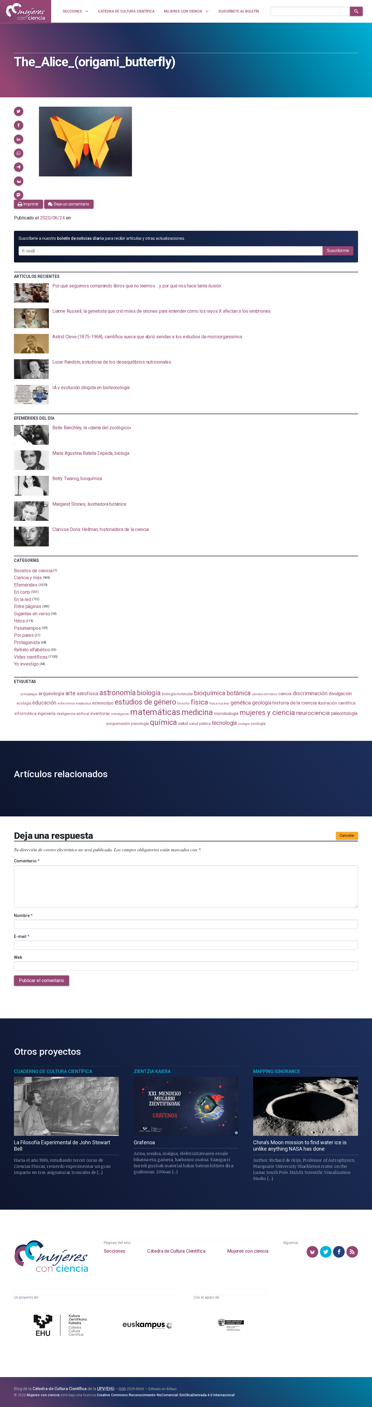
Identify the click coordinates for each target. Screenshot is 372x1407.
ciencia (284, 693)
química (163, 722)
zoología (258, 723)
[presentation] (186, 293)
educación (44, 703)
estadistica (83, 703)
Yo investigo (26, 664)
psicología (140, 723)
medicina (197, 712)
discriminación (310, 693)
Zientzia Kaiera (152, 1071)
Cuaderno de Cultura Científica (53, 1071)
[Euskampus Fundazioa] (147, 1326)
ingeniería (47, 713)
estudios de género (145, 702)
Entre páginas (27, 606)
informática (25, 713)
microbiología (226, 713)
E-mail (21, 936)
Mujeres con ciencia (247, 1251)
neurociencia (313, 712)
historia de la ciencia (294, 703)
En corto (22, 592)
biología (149, 693)
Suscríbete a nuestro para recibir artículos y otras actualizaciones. (102, 238)
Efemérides (25, 585)
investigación (120, 714)
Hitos (19, 621)
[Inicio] (25, 11)
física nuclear (219, 703)
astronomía (117, 693)
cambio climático (264, 694)
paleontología (344, 713)
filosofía (183, 703)
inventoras (100, 713)
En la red (22, 599)
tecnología (224, 723)
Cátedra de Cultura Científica (176, 1251)
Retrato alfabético (32, 649)
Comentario (27, 861)
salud (183, 723)
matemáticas (155, 712)
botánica (239, 693)
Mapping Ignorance (276, 1071)
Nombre (23, 915)
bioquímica (210, 693)
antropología (28, 694)
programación (118, 723)
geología (261, 703)
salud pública (200, 724)
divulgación (340, 693)
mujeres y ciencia (267, 712)
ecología (24, 703)
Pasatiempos (27, 628)
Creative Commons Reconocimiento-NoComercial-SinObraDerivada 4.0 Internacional (166, 1395)
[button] (18, 111)
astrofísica (87, 693)
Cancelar (347, 836)
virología (243, 724)
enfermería (66, 703)
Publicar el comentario (41, 980)
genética (240, 702)
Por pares (24, 635)
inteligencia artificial (73, 714)
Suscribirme (338, 250)
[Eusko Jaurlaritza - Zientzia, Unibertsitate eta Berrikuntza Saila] (231, 1326)
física (199, 702)
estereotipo (103, 703)
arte (70, 693)
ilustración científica (336, 703)
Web (18, 957)
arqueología (51, 693)
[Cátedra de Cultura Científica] (61, 1326)
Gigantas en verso (32, 613)
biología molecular (177, 694)
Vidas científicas (31, 656)
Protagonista (27, 642)
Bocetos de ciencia (33, 570)
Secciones (114, 1251)
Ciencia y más (28, 577)
